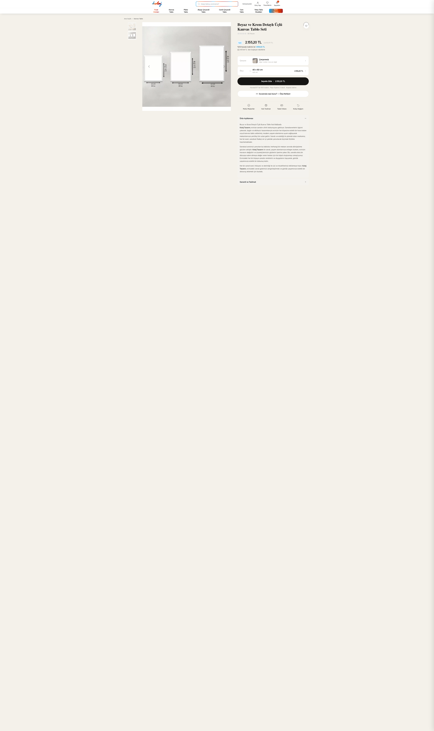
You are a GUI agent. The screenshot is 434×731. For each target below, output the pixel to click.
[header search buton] (199, 3)
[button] (277, 4)
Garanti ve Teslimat (248, 182)
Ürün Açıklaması (246, 118)
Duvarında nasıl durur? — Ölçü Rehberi (274, 94)
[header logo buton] (157, 4)
